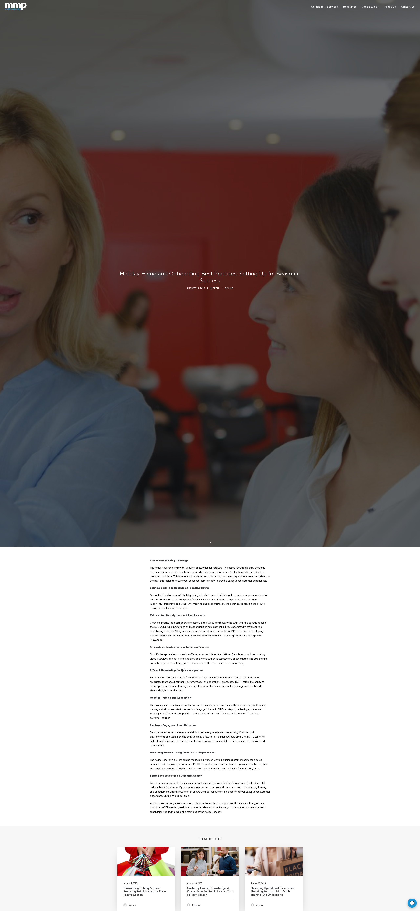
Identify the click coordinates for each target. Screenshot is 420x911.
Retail (216, 288)
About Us (390, 6)
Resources (350, 6)
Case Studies (370, 6)
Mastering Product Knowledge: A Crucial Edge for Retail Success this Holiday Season (210, 891)
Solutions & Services (324, 6)
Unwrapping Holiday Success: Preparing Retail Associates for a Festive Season (144, 891)
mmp (230, 288)
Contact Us (408, 6)
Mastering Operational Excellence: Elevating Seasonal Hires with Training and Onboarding (273, 891)
